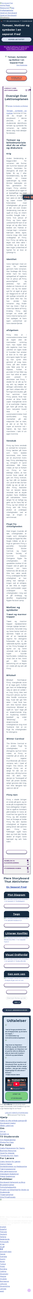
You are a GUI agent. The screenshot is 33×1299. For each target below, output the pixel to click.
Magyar (3, 1276)
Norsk (2, 1262)
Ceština (3, 1271)
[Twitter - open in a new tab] (1, 1212)
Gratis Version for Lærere (10, 1162)
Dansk (2, 1254)
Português (4, 1242)
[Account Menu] (4, 18)
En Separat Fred (16, 887)
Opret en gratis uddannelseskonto (17, 49)
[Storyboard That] (6, 3)
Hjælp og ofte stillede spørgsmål (13, 1121)
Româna (3, 1269)
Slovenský (4, 1274)
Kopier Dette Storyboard (16, 78)
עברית (2, 1244)
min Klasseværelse (8, 1140)
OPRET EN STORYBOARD (16, 1096)
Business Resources (8, 1151)
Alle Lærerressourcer (13, 21)
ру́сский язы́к (5, 1252)
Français (3, 1232)
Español (3, 1229)
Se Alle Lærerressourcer (16, 1010)
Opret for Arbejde (7, 1153)
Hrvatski (3, 1279)
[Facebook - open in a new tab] (1, 1206)
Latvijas (3, 1289)
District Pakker (6, 1164)
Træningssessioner (8, 1169)
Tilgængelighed (6, 1195)
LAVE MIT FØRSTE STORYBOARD (16, 1113)
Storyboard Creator (8, 1123)
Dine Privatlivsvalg (7, 1197)
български (4, 1281)
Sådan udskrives (7, 1126)
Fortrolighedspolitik (8, 1187)
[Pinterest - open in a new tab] (1, 1215)
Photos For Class (7, 1142)
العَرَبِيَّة (2, 1247)
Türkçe (3, 1264)
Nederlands (5, 1239)
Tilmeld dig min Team (9, 1156)
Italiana (3, 1237)
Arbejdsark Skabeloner (9, 1174)
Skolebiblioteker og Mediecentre (13, 1167)
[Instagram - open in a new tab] (1, 1209)
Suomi (2, 1259)
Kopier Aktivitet (16, 39)
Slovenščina (5, 1286)
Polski (2, 1267)
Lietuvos (3, 1284)
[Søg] (12, 8)
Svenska (3, 1257)
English (3, 1227)
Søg (16, 1002)
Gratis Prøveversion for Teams (12, 1148)
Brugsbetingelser (7, 1185)
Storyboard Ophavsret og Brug (12, 1182)
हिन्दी (1, 1249)
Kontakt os (4, 1134)
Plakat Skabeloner (7, 1176)
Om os (2, 1132)
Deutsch (3, 1234)
